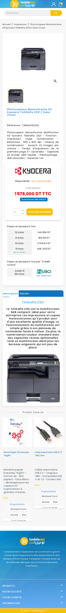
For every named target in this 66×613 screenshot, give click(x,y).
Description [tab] (10, 293)
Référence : (14, 125)
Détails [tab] (24, 293)
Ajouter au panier (39, 212)
